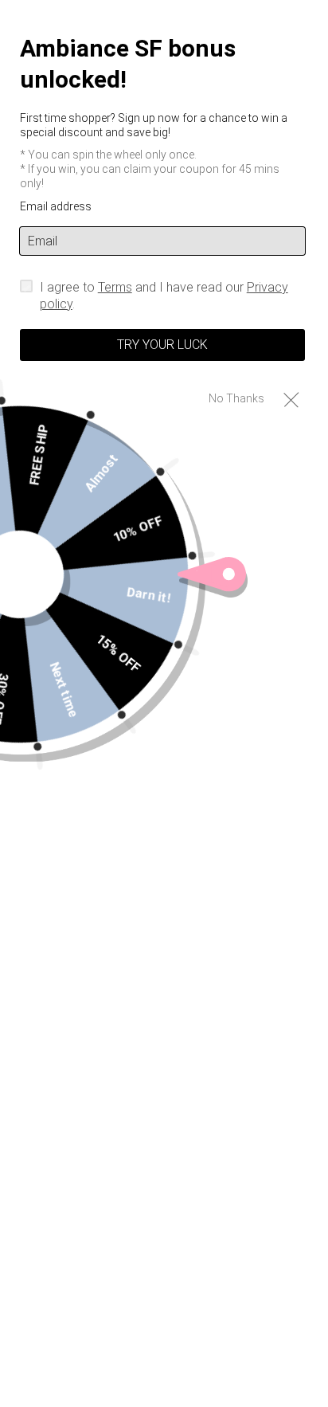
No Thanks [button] (236, 398)
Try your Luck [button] (162, 344)
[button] (291, 399)
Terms (115, 287)
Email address (56, 206)
